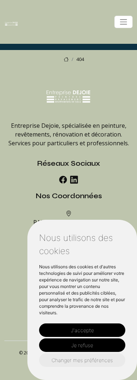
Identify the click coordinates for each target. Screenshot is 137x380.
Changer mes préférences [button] (82, 360)
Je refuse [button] (82, 345)
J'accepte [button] (82, 330)
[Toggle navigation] (123, 22)
